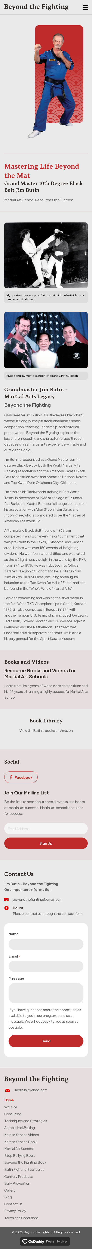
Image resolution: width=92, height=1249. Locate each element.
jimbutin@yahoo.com (30, 1090)
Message (16, 978)
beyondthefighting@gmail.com (37, 899)
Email (14, 956)
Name (14, 934)
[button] (46, 843)
